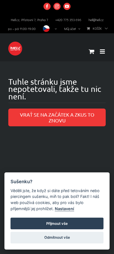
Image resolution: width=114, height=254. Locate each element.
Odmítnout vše (57, 237)
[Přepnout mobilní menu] (103, 51)
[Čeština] (50, 28)
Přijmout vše (57, 223)
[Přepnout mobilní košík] (91, 51)
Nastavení (64, 208)
